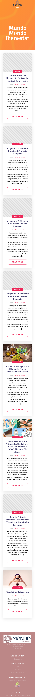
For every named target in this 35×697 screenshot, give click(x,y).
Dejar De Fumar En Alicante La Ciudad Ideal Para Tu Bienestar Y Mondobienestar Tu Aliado (17, 446)
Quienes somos (18, 659)
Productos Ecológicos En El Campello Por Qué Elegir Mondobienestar (17, 369)
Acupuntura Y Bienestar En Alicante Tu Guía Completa (17, 151)
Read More (17, 117)
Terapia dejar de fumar (17, 672)
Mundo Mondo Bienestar (17, 592)
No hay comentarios (20, 84)
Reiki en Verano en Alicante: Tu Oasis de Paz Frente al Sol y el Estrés (17, 78)
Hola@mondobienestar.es (17, 680)
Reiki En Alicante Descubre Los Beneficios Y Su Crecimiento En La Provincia (17, 521)
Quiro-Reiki (17, 669)
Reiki (17, 667)
